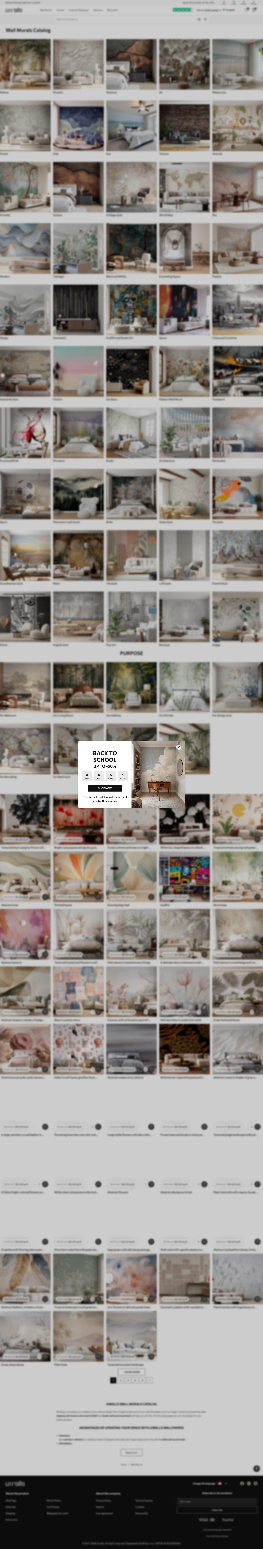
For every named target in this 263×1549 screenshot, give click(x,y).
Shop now (105, 788)
